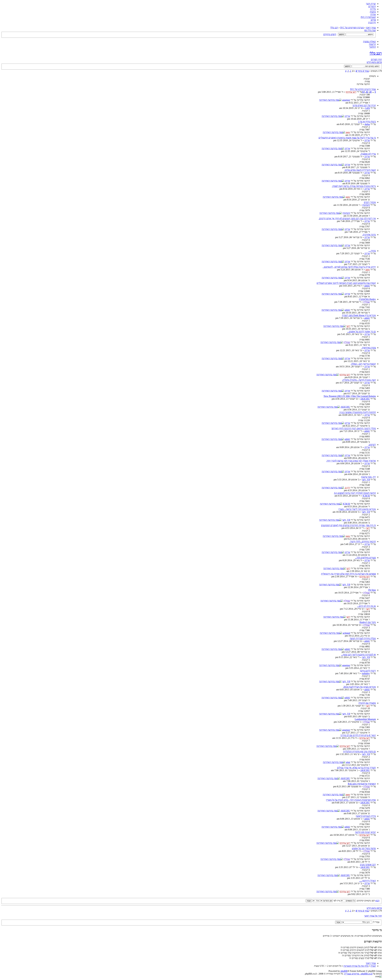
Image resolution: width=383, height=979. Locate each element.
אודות (373, 14)
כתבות (373, 11)
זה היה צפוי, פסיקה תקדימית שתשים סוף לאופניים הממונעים (348, 525)
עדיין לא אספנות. (368, 154)
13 (363, 92)
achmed (346, 633)
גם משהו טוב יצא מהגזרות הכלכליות (359, 751)
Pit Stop (372, 590)
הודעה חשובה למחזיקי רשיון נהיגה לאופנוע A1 (355, 493)
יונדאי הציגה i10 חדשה (365, 832)
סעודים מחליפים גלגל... (365, 557)
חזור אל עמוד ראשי (373, 916)
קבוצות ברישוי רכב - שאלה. (363, 364)
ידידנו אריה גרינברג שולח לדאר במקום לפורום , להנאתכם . (349, 267)
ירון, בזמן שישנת (368, 477)
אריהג (347, 116)
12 (367, 92)
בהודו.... (372, 250)
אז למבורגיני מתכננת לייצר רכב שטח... (358, 654)
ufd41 (367, 285)
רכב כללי (334, 27)
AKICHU (365, 399)
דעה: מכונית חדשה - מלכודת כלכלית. (359, 380)
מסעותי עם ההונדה (367, 703)
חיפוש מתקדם (329, 34)
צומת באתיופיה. (368, 347)
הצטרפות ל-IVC (368, 17)
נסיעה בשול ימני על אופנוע (364, 848)
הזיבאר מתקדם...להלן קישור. (362, 541)
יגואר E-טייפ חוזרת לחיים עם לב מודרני (358, 735)
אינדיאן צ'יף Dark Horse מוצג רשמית (359, 315)
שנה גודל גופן (370, 30)
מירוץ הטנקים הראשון (366, 816)
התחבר (372, 47)
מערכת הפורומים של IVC (352, 27)
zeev (348, 132)
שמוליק (366, 302)
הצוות (373, 966)
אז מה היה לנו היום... (366, 606)
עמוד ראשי (371, 27)
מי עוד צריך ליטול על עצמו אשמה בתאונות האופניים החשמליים (347, 137)
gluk (348, 762)
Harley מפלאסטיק (367, 299)
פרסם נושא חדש (374, 62)
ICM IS (366, 495)
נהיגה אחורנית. (369, 234)
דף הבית (372, 22)
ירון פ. (347, 487)
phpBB (344, 971)
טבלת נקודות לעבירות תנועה (363, 638)
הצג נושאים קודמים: (365, 900)
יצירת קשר (371, 3)
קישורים (372, 6)
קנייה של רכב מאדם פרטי (364, 105)
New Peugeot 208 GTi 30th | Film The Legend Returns (350, 396)
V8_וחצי (366, 479)
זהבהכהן (366, 205)
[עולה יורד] (313, 900)
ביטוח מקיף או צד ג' (367, 121)
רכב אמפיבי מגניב (368, 864)
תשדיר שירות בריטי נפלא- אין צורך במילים (356, 767)
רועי (348, 326)
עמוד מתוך (362, 71)
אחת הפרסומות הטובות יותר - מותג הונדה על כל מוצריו (351, 800)
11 (370, 92)
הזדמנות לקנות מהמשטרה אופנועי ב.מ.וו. (357, 412)
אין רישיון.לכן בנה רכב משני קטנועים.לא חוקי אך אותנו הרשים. (347, 218)
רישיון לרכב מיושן (368, 670)
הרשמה (372, 44)
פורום (373, 20)
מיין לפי (336, 900)
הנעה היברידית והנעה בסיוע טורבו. (360, 170)
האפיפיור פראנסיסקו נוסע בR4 (362, 783)
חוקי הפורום (376, 59)
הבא (377, 900)
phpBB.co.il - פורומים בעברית (358, 973)
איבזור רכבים (370, 202)
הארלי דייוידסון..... (367, 880)
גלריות (373, 9)
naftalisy (366, 673)
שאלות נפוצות (369, 41)
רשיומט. (372, 444)
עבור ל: (376, 922)
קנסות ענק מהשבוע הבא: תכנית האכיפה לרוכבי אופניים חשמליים (346, 283)
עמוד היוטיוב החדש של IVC (363, 89)
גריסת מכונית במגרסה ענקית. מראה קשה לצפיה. (354, 186)
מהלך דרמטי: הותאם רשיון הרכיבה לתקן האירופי (353, 428)
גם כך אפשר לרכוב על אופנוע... (361, 331)
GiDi (367, 108)
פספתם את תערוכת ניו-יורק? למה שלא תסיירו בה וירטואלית (348, 574)
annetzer (346, 100)
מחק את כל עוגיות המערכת (356, 966)
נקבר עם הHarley (368, 622)
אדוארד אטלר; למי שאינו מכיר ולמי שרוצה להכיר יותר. (351, 460)
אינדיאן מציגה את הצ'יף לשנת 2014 (359, 687)
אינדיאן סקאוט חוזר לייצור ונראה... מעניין (357, 509)
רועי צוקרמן (351, 92)
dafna (367, 124)
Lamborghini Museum (365, 719)
